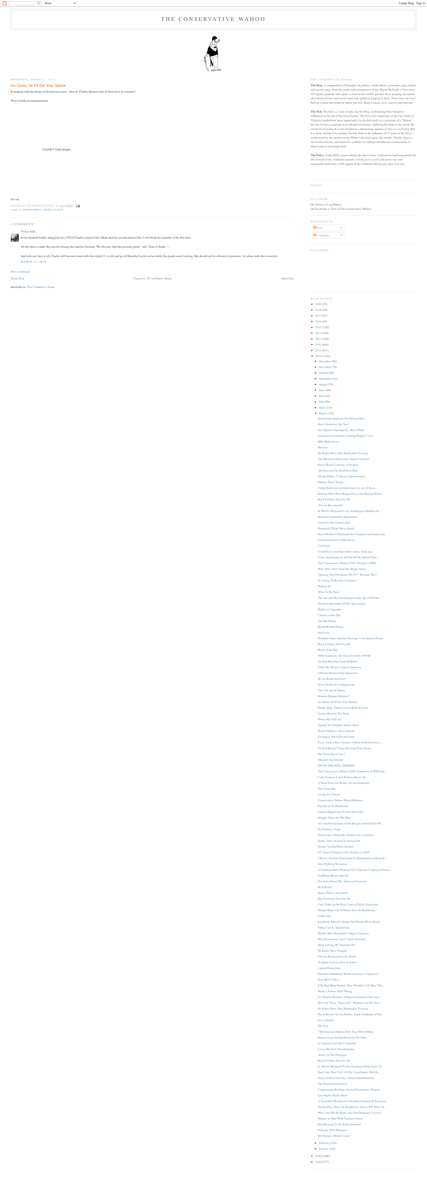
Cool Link (324, 546)
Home (168, 278)
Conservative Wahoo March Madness (340, 800)
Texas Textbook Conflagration (336, 684)
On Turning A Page (329, 829)
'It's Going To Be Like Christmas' (337, 580)
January (324, 1149)
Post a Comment (20, 271)
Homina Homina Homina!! (334, 696)
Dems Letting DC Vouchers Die (336, 945)
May (322, 402)
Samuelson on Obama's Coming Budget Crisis (345, 436)
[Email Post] (77, 205)
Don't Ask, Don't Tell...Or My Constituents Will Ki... (349, 1072)
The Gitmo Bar (327, 789)
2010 (318, 356)
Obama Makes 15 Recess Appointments (341, 476)
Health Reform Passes (330, 627)
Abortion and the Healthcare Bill (337, 470)
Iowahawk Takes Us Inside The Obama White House (349, 922)
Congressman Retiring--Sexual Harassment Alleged (348, 1089)
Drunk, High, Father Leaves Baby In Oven (343, 708)
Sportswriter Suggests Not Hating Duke (341, 418)
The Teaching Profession (332, 1084)
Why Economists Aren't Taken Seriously (342, 939)
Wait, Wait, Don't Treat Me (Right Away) (342, 569)
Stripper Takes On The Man (334, 818)
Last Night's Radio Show (332, 1095)
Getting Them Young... (331, 482)
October (324, 373)
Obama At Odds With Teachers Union (340, 1118)
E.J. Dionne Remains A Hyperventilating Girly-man (349, 997)
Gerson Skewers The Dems (333, 713)
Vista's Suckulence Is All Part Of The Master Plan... (348, 557)
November (325, 367)
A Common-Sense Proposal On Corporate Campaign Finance (354, 870)
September (325, 378)
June (322, 396)
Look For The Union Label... (335, 522)
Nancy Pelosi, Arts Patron (333, 893)
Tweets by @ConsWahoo (149, 278)
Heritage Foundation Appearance (338, 517)
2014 (318, 333)
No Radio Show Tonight (332, 951)
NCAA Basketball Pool (332, 679)
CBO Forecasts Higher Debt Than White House (346, 1032)
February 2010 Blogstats (332, 1130)
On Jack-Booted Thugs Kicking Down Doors (344, 748)
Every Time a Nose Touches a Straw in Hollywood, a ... (350, 742)
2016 (318, 321)
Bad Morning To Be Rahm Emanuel (339, 1124)
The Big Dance (327, 621)
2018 (318, 310)
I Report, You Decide (330, 760)
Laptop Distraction (329, 968)
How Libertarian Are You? (333, 424)
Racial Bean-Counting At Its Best (338, 465)
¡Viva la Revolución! (330, 505)
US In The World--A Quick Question (339, 667)
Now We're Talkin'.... (330, 980)
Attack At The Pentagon (332, 1055)
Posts (319, 228)
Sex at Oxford (326, 1020)
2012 (318, 344)
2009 (318, 1156)
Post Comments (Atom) (41, 287)
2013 (318, 339)
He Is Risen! (325, 887)
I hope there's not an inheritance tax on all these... (347, 488)
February (324, 1143)
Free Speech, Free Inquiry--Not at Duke (341, 430)
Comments (323, 235)
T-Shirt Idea (325, 916)
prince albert (53, 209)
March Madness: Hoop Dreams (336, 731)
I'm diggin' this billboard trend (336, 737)
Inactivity (324, 632)
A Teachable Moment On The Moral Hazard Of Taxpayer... (352, 1101)
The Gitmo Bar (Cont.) (331, 754)
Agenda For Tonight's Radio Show (338, 725)
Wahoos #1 (324, 586)
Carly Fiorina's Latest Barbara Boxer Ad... (343, 777)
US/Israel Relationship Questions (338, 673)
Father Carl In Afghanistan (334, 927)
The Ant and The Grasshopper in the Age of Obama (348, 598)
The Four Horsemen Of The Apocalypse (341, 603)
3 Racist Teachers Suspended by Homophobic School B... (352, 858)
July (322, 390)
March (323, 413)
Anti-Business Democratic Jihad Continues (343, 459)
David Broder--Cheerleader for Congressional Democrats (351, 534)
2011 (318, 350)
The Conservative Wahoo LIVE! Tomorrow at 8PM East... (352, 771)
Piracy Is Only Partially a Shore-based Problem (346, 1078)
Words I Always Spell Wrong (335, 991)
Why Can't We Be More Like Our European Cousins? (349, 1113)
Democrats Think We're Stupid (336, 528)
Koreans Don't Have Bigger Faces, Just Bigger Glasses (350, 494)
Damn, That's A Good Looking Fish (339, 841)
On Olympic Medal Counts (334, 1136)
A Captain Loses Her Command (337, 1043)
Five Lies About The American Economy (342, 881)
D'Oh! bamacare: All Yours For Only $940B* (344, 656)
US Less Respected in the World (337, 956)
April (322, 407)
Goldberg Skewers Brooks (333, 875)
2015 (318, 327)
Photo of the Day (328, 650)
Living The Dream (329, 794)
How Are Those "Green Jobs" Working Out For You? (349, 1003)
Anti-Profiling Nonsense (332, 864)
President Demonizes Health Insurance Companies (348, 974)
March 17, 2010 (33, 262)
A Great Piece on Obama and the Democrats (344, 783)
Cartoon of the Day (329, 615)
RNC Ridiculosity (329, 441)
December (325, 361)
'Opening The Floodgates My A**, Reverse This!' (347, 575)
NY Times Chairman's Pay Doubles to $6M (343, 852)
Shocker (323, 447)
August (323, 384)
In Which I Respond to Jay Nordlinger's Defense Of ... (349, 511)
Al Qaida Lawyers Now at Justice (337, 962)
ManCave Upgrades (330, 609)
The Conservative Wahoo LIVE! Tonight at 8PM (347, 563)
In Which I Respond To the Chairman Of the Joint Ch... (350, 1066)
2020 (318, 304)
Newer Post (17, 278)
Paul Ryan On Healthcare (333, 806)
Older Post (287, 278)
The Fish (323, 1026)
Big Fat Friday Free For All (334, 499)
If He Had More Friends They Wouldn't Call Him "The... (351, 985)
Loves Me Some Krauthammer (336, 1049)
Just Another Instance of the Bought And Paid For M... (350, 823)
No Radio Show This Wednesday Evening (343, 453)
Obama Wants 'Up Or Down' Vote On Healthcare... (347, 910)
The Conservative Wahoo (213, 18)
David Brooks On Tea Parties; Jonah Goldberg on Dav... (351, 1014)
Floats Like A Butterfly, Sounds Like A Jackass (346, 835)
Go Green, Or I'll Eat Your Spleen (38, 85)
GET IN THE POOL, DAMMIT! (336, 765)
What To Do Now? (329, 592)
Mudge (25, 231)
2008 (318, 1162)
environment (32, 209)
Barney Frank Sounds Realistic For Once (342, 1037)
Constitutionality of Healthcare (336, 540)
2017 (318, 316)
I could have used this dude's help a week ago (345, 551)
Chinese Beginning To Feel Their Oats (341, 812)
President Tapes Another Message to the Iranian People (351, 638)
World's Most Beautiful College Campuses (343, 933)
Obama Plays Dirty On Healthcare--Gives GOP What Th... (352, 1107)
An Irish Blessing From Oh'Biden (337, 661)
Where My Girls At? (330, 719)
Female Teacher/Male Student (336, 846)
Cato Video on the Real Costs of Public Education (348, 904)
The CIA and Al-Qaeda (331, 690)
